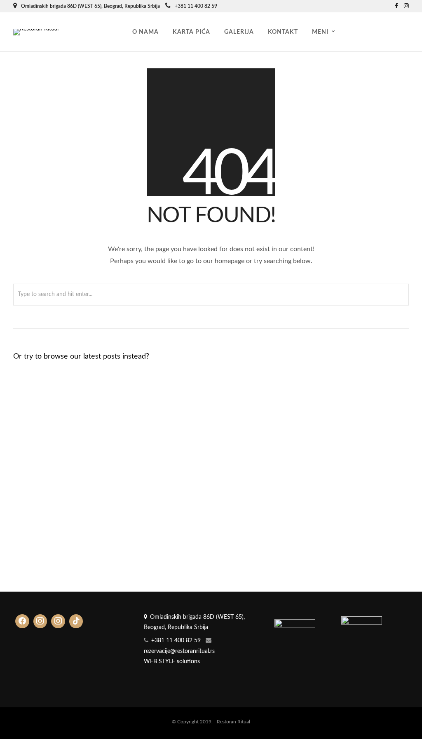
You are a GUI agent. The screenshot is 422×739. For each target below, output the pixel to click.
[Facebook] (22, 621)
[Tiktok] (76, 621)
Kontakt (283, 32)
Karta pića (191, 32)
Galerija (239, 32)
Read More (38, 426)
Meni (320, 32)
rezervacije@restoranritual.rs (179, 651)
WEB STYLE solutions (172, 661)
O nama (145, 32)
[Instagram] (406, 6)
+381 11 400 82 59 (196, 6)
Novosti (102, 418)
